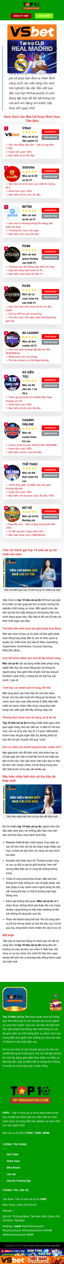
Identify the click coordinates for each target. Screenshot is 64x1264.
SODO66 (28, 167)
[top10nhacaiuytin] (32, 5)
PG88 (26, 246)
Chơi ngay (50, 131)
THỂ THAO (30, 464)
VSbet (26, 128)
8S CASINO (30, 333)
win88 (48, 1230)
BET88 (27, 207)
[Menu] (4, 6)
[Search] (60, 6)
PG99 (26, 286)
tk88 (30, 1234)
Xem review (50, 137)
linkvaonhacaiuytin (15, 1234)
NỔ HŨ (27, 508)
